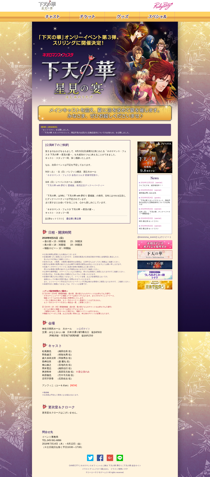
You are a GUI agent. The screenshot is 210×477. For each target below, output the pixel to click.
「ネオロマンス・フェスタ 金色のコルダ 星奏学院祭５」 (72, 175)
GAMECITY (74, 465)
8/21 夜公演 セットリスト (149, 229)
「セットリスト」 (48, 130)
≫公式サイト (82, 329)
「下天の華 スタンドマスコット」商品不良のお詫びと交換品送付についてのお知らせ (154, 202)
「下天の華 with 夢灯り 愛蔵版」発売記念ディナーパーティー (74, 185)
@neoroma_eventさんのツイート (154, 237)
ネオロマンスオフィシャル (91, 465)
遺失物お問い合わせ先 (147, 193)
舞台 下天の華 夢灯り (113, 465)
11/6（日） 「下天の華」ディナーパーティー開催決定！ (154, 213)
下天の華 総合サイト (132, 465)
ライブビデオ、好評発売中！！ (151, 185)
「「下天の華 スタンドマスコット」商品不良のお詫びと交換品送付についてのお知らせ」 (78, 133)
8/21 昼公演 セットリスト (149, 221)
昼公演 (69, 218)
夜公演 (77, 218)
